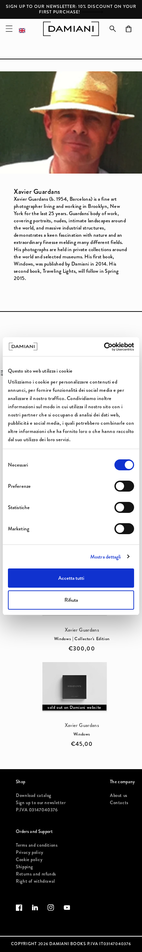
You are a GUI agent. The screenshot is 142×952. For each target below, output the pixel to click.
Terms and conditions (37, 845)
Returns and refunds (36, 874)
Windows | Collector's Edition (82, 639)
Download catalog (33, 795)
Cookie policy (29, 859)
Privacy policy (29, 852)
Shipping (24, 866)
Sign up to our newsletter (41, 802)
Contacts (119, 802)
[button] (9, 29)
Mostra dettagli (105, 557)
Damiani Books (67, 944)
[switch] (124, 486)
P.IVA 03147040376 (37, 810)
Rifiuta (71, 600)
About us (119, 795)
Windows (81, 734)
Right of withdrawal (35, 881)
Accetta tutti (71, 578)
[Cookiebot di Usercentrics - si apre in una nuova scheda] (104, 346)
